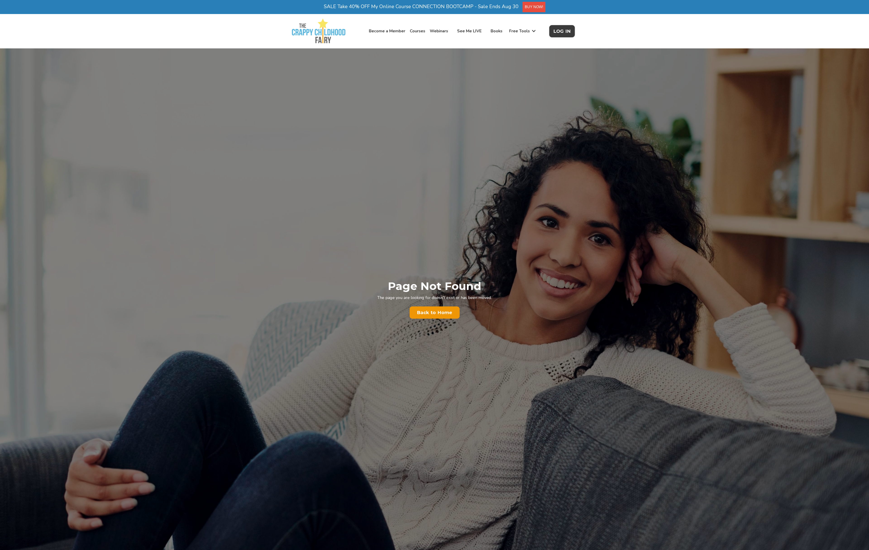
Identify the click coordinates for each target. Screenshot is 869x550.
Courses (417, 31)
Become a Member (387, 31)
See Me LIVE (469, 31)
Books (496, 31)
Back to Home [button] (434, 312)
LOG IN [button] (562, 31)
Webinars (439, 31)
